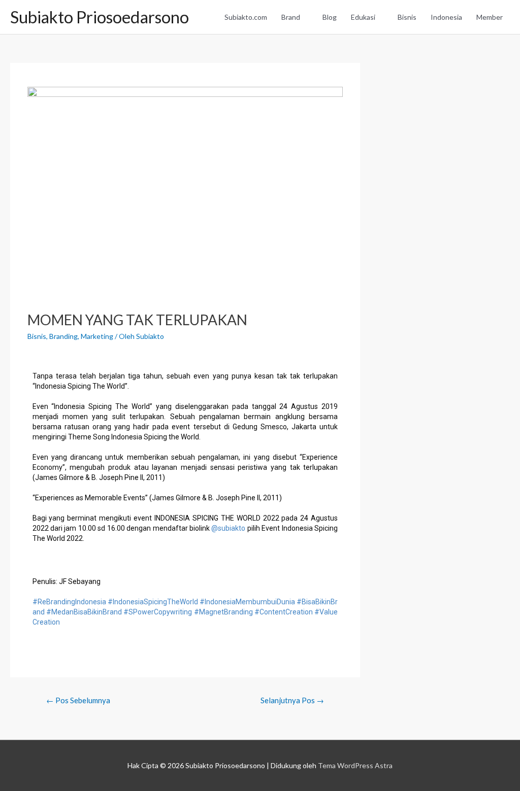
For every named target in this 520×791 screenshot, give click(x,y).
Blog (329, 17)
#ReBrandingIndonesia (69, 602)
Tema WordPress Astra (355, 765)
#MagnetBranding (223, 612)
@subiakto (228, 528)
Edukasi (363, 17)
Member (489, 17)
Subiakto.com (245, 17)
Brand (290, 17)
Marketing (97, 336)
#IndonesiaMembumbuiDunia (247, 602)
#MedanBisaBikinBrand (84, 612)
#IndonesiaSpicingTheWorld (153, 602)
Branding (63, 336)
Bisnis (407, 17)
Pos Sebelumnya (78, 700)
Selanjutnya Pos (292, 700)
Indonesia (446, 17)
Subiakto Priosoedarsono (99, 17)
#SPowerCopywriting (157, 612)
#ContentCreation (283, 612)
